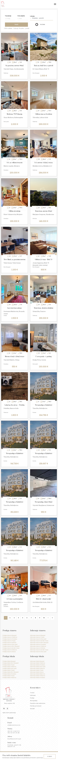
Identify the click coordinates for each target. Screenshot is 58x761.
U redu (49, 756)
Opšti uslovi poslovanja (9, 712)
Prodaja (32, 698)
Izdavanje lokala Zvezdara (37, 665)
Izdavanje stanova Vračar (37, 637)
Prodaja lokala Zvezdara (9, 674)
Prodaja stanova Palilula (9, 642)
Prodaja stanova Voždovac (10, 637)
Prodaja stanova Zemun (9, 651)
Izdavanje (33, 695)
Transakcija (8, 16)
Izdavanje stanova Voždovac (38, 646)
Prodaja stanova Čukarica (10, 649)
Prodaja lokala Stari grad (9, 668)
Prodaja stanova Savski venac (11, 648)
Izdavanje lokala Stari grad (37, 666)
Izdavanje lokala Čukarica (37, 668)
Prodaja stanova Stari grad (10, 644)
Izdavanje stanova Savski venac (39, 640)
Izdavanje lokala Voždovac (37, 663)
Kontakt (32, 708)
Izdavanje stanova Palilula (37, 648)
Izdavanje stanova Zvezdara (38, 644)
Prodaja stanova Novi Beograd (11, 646)
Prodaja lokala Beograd (9, 661)
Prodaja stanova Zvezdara (10, 639)
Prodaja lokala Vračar (9, 665)
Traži (16, 24)
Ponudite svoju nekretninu (37, 703)
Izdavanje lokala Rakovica (37, 674)
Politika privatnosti (35, 706)
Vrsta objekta (21, 16)
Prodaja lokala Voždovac (9, 666)
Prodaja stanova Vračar (9, 640)
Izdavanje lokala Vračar (36, 670)
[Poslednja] (52, 618)
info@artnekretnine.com (13, 725)
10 (43, 617)
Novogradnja (33, 700)
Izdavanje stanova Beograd (37, 635)
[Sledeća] (48, 618)
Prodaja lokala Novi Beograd (10, 663)
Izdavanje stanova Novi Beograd (39, 642)
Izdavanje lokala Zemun (37, 672)
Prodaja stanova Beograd (9, 635)
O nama (32, 692)
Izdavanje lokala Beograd (37, 661)
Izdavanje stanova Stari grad (38, 639)
